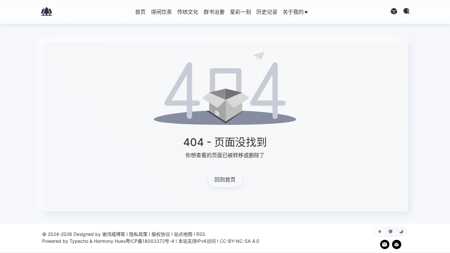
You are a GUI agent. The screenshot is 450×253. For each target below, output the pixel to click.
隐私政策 (138, 234)
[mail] (384, 244)
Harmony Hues (110, 241)
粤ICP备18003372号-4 (150, 241)
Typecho (79, 241)
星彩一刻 (240, 12)
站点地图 (183, 234)
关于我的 (293, 12)
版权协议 (161, 234)
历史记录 (266, 12)
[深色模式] (401, 232)
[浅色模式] (380, 232)
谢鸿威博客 (113, 234)
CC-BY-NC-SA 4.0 (239, 241)
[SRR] (396, 244)
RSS (200, 234)
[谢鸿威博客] (46, 11)
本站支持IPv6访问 (197, 241)
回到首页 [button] (225, 179)
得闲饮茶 (161, 12)
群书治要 (214, 12)
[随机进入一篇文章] (394, 12)
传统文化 (187, 12)
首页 (140, 12)
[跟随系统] (391, 232)
